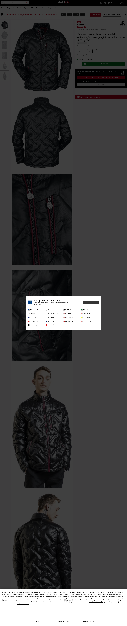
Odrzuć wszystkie (63, 621)
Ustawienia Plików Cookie (96, 602)
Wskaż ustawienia (88, 621)
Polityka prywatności (23, 604)
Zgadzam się (38, 621)
